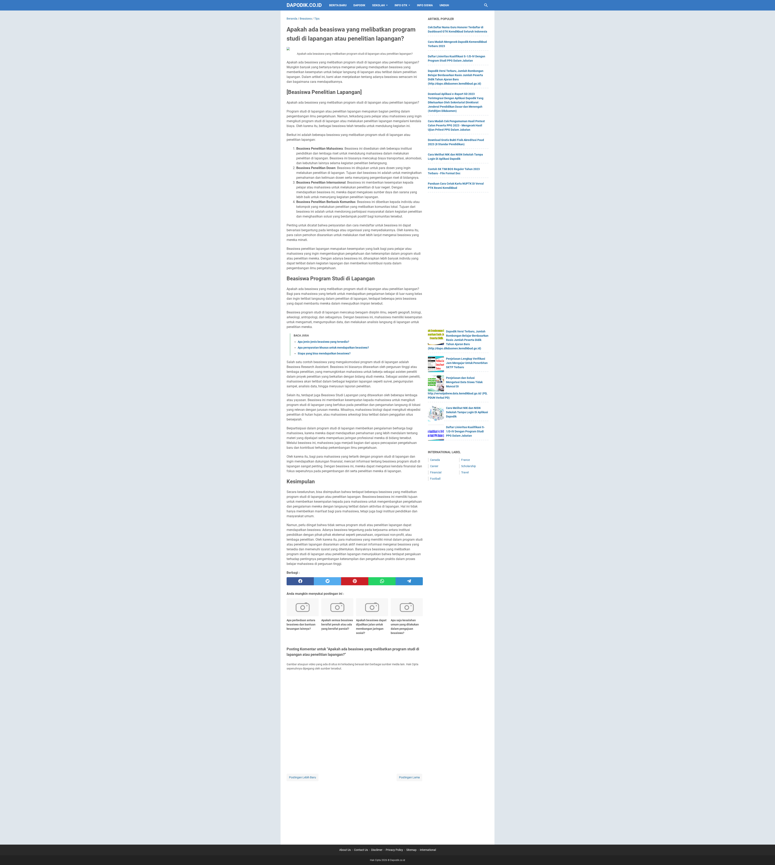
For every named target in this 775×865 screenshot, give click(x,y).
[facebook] (300, 581)
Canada (435, 459)
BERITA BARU (338, 5)
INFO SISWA (425, 5)
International (428, 849)
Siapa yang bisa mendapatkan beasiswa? (324, 353)
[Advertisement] (355, 810)
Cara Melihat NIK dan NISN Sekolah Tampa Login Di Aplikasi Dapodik (467, 412)
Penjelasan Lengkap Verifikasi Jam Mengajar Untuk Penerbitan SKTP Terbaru (467, 363)
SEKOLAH (378, 5)
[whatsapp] (382, 581)
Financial (435, 472)
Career (434, 466)
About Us (345, 849)
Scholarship (468, 466)
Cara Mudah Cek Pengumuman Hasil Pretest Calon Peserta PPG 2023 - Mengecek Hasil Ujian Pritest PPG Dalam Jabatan (456, 125)
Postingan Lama (409, 777)
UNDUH (444, 5)
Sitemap (411, 849)
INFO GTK (401, 5)
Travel (465, 472)
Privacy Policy (394, 849)
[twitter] (327, 581)
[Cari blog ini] (486, 5)
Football (435, 478)
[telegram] (409, 581)
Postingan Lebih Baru (302, 777)
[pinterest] (354, 581)
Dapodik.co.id (304, 5)
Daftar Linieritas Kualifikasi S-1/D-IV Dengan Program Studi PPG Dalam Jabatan (465, 431)
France (465, 459)
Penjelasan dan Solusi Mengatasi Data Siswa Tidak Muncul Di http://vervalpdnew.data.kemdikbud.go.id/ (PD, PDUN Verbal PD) (457, 387)
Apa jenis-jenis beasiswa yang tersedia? (323, 341)
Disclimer (376, 849)
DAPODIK (359, 5)
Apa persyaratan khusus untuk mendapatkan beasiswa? (333, 347)
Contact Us (361, 849)
